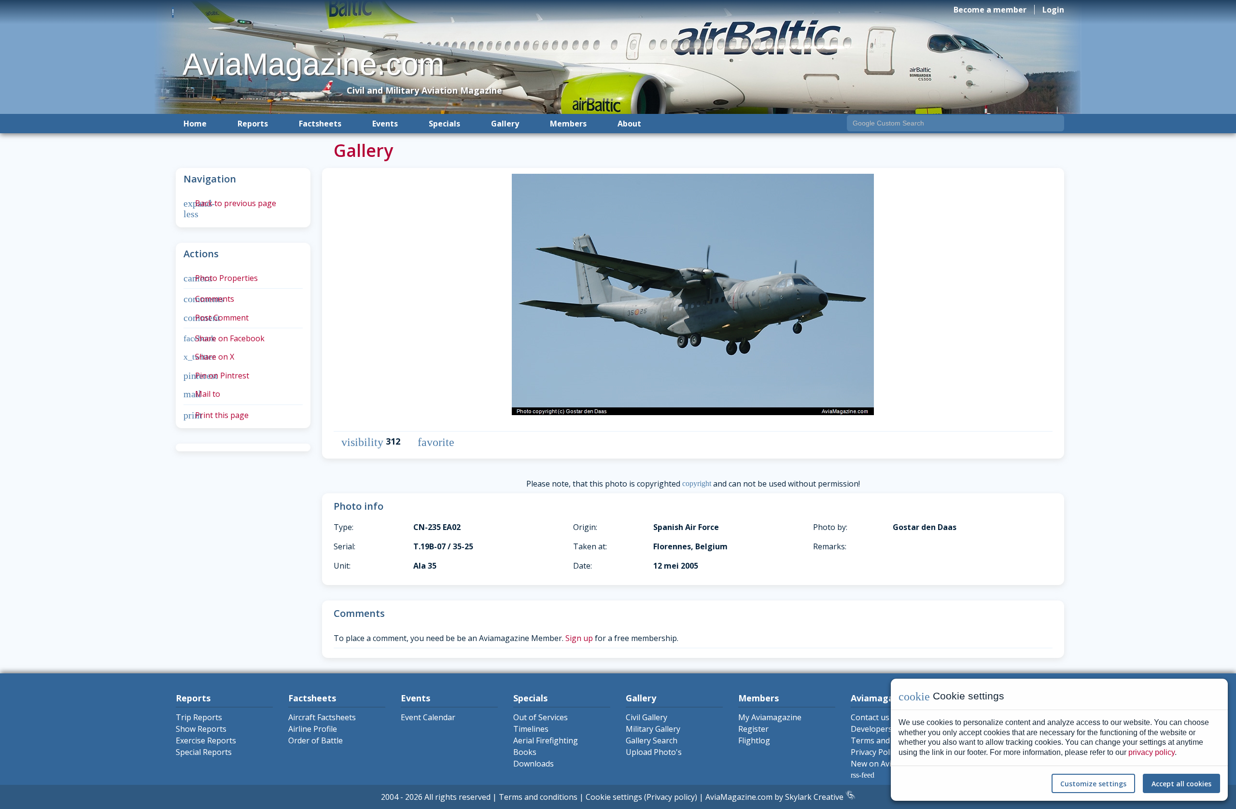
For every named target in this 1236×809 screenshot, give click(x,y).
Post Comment (216, 317)
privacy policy (1151, 752)
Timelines (530, 729)
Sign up (579, 638)
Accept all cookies (1181, 783)
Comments (208, 298)
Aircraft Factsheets (322, 717)
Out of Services (540, 717)
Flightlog (754, 740)
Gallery (505, 123)
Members (568, 123)
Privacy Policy (875, 752)
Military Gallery (653, 729)
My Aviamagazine (769, 717)
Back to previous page (229, 203)
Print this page (216, 415)
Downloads (533, 763)
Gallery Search (651, 740)
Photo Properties (220, 278)
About (629, 123)
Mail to (201, 394)
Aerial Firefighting (545, 740)
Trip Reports (199, 717)
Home (195, 123)
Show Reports (201, 729)
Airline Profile (312, 729)
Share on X (208, 356)
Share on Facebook (224, 338)
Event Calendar (428, 717)
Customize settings (1093, 783)
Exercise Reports (206, 740)
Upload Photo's (654, 752)
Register (753, 729)
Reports (253, 123)
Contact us (870, 717)
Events (385, 123)
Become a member (990, 9)
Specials (444, 123)
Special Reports (204, 752)
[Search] (1055, 124)
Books (524, 752)
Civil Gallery (646, 717)
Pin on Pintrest (216, 375)
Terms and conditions (538, 797)
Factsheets (320, 123)
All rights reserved (457, 797)
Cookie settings (614, 797)
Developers (871, 729)
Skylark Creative (815, 797)
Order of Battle (315, 740)
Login (1053, 9)
